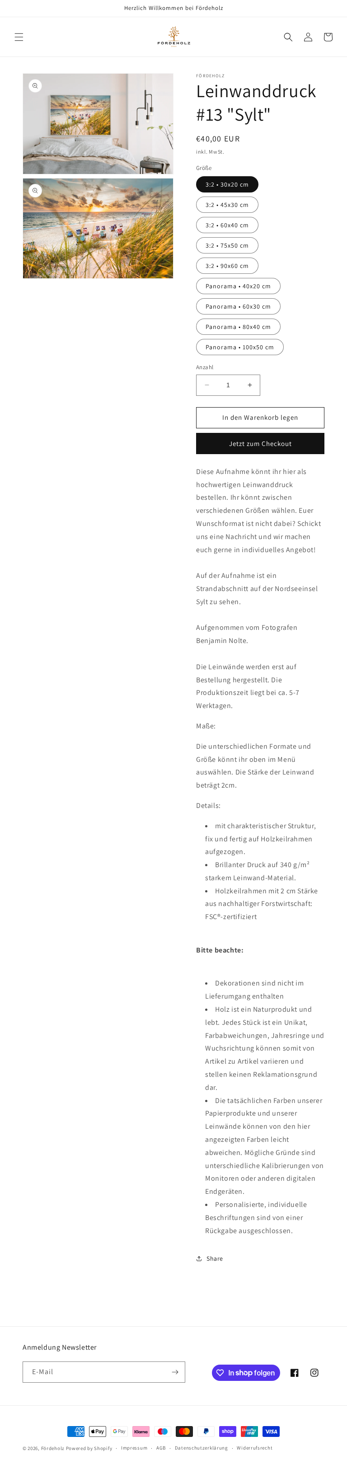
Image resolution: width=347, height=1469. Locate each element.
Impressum (134, 1448)
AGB (161, 1448)
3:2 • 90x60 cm (227, 266)
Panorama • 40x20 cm (238, 286)
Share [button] (214, 1258)
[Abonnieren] (175, 1372)
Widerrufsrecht (254, 1448)
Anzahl (204, 367)
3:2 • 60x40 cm (227, 225)
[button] (19, 37)
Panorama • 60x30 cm (238, 306)
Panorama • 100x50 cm (240, 347)
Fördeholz (53, 1448)
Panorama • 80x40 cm (238, 327)
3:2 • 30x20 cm (227, 184)
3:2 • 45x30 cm (227, 205)
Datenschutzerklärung (201, 1448)
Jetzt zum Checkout (260, 443)
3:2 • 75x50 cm (227, 245)
